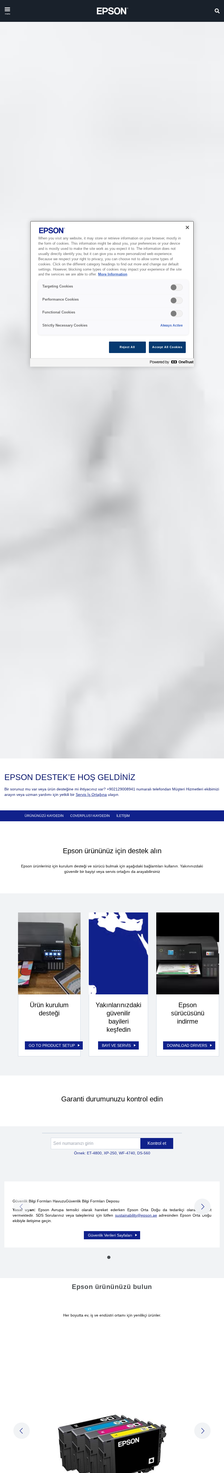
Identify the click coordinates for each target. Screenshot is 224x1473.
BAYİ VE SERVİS (116, 1045)
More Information (112, 274)
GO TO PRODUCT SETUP (52, 1045)
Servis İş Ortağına (91, 794)
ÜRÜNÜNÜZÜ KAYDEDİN (44, 816)
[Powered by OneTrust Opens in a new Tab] (170, 363)
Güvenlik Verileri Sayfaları (110, 1235)
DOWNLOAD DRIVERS (187, 1045)
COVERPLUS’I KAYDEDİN (90, 816)
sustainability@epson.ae (136, 1215)
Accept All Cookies (167, 347)
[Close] (187, 227)
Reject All (127, 347)
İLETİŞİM (123, 816)
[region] (112, 293)
